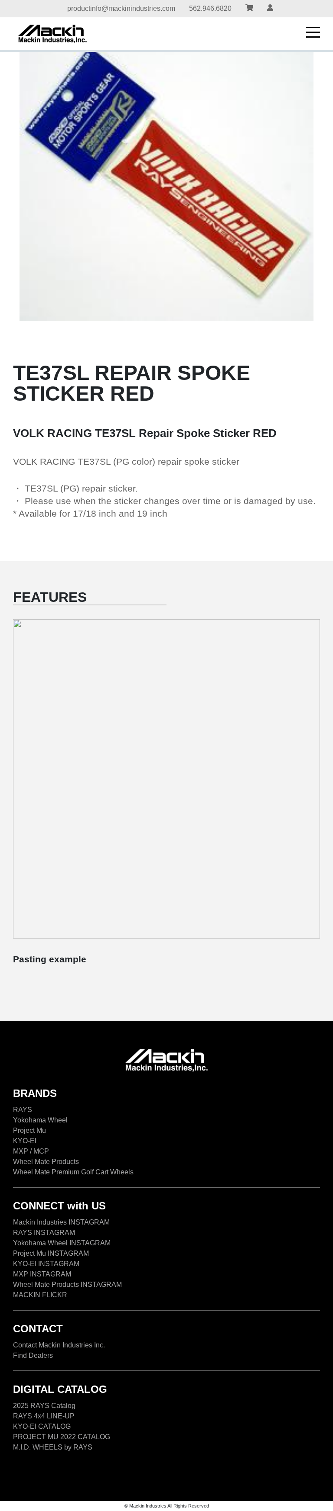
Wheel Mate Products (46, 1161)
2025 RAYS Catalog (44, 1405)
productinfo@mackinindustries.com (121, 8)
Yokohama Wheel (40, 1120)
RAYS (22, 1109)
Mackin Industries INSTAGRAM (61, 1222)
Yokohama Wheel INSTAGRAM (62, 1243)
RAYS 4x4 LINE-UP (44, 1416)
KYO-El (24, 1141)
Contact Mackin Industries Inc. (59, 1345)
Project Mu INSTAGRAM (51, 1253)
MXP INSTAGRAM (42, 1274)
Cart (249, 8)
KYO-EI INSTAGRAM (46, 1263)
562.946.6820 (210, 8)
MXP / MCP (31, 1151)
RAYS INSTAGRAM (44, 1232)
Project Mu (29, 1130)
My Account (270, 8)
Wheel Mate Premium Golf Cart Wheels (73, 1172)
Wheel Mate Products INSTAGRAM (67, 1284)
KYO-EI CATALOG (42, 1426)
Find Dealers (33, 1355)
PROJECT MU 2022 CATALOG (61, 1436)
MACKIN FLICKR (40, 1295)
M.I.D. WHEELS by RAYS (52, 1447)
